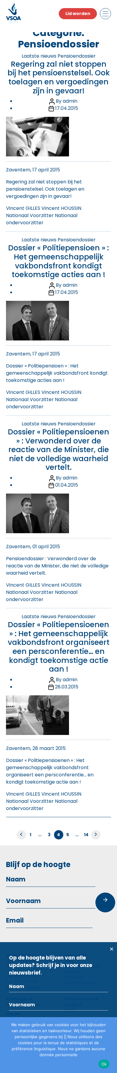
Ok (104, 1064)
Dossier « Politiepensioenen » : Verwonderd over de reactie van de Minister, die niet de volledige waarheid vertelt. (58, 450)
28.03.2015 (66, 686)
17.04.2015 (66, 108)
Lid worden (77, 14)
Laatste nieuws (39, 56)
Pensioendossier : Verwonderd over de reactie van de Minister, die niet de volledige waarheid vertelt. (57, 565)
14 (86, 835)
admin (70, 101)
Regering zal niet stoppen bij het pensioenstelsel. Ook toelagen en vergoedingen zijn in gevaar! (59, 77)
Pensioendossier (77, 56)
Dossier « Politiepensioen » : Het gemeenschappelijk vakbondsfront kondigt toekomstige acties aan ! (58, 261)
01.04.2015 (66, 485)
